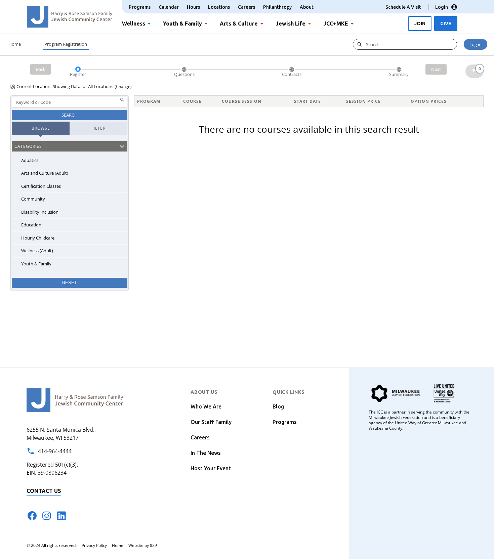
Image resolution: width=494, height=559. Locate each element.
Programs (140, 7)
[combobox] (411, 44)
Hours (193, 7)
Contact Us (44, 491)
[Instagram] (46, 515)
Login (441, 7)
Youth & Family (182, 23)
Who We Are (206, 406)
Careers (246, 7)
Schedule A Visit (403, 7)
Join (419, 23)
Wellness (133, 23)
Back (40, 69)
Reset (69, 282)
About (307, 7)
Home (14, 44)
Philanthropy (277, 7)
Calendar (169, 7)
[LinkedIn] (61, 515)
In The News (206, 453)
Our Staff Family (211, 422)
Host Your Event (211, 468)
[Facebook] (32, 515)
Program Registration (65, 44)
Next (436, 69)
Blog (278, 406)
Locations (219, 7)
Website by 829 (142, 545)
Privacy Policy (94, 545)
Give (445, 23)
